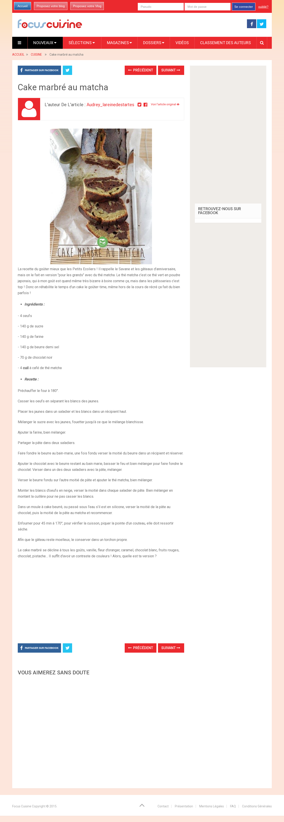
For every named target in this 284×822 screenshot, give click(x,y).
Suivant (169, 70)
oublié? (263, 6)
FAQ (233, 806)
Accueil (23, 6)
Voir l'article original (164, 104)
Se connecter (243, 6)
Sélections (81, 42)
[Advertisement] (101, 731)
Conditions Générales (257, 806)
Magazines (118, 42)
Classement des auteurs (225, 42)
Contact (163, 806)
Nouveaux (43, 42)
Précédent (142, 70)
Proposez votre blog (51, 6)
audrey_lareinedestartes (110, 104)
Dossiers (152, 42)
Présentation (184, 806)
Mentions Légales (211, 806)
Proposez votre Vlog (87, 6)
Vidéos (182, 42)
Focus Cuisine (21, 806)
